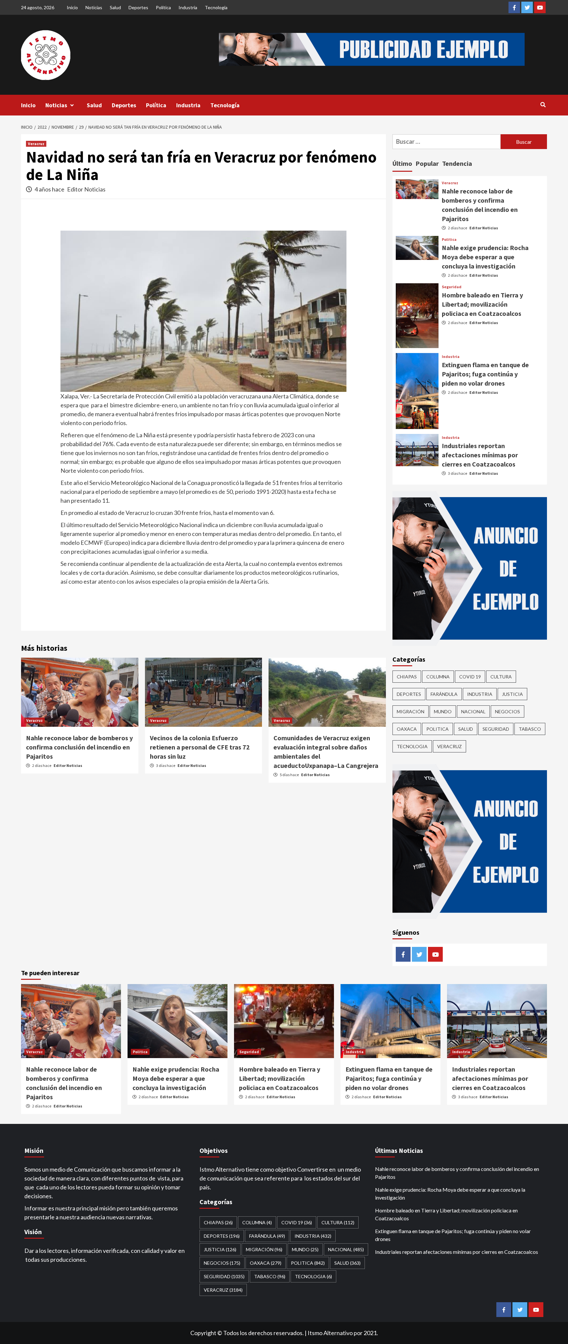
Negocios (507, 711)
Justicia (512, 694)
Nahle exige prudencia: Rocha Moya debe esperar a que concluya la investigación (485, 256)
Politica (449, 239)
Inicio (72, 7)
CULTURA (501, 676)
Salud (115, 7)
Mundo (443, 711)
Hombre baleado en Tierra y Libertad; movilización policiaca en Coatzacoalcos (482, 304)
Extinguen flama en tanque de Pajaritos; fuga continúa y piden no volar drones (485, 374)
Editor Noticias (86, 189)
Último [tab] (402, 163)
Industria (187, 7)
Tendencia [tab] (457, 163)
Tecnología (216, 7)
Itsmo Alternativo (330, 1332)
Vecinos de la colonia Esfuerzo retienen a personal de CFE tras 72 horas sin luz (200, 747)
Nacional (473, 711)
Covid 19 (470, 676)
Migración (410, 711)
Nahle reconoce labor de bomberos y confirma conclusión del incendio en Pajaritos (79, 747)
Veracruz (36, 143)
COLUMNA (438, 676)
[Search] (543, 104)
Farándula (444, 694)
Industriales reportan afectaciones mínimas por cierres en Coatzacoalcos (480, 455)
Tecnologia (412, 746)
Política (163, 7)
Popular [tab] (427, 163)
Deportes (138, 7)
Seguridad (452, 287)
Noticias (93, 7)
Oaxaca (407, 729)
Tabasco (530, 729)
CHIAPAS (407, 676)
